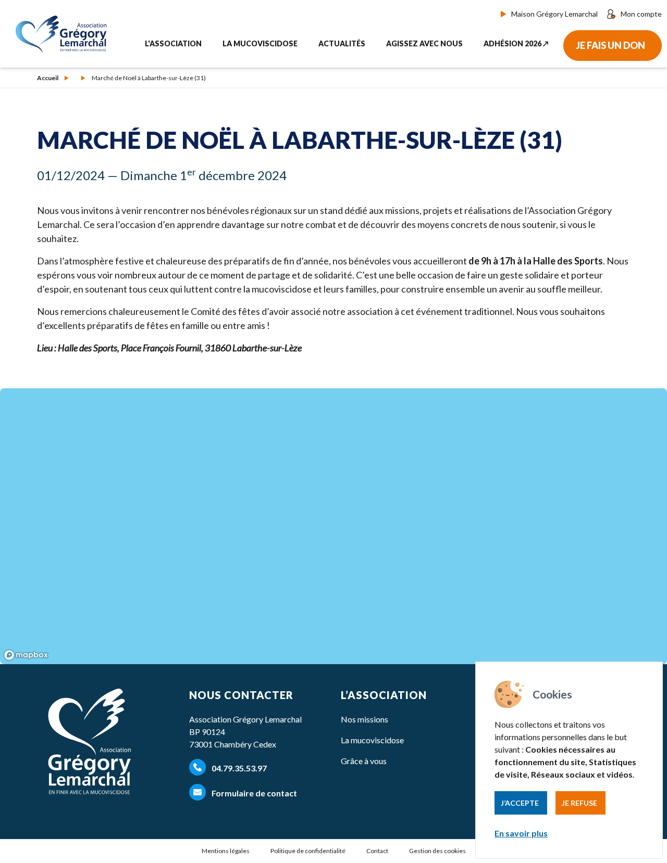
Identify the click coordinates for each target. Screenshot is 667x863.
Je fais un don (610, 45)
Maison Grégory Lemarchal (554, 13)
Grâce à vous (364, 761)
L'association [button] (173, 43)
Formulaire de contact (253, 793)
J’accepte (520, 802)
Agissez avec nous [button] (424, 43)
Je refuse (579, 802)
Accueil (47, 78)
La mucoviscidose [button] (260, 43)
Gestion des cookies (437, 851)
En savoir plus (521, 833)
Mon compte (641, 13)
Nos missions (364, 719)
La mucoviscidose (372, 740)
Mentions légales (226, 851)
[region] (333, 526)
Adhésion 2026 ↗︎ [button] (516, 43)
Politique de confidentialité (307, 851)
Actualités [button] (341, 43)
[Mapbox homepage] (26, 655)
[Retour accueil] (63, 34)
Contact (377, 851)
